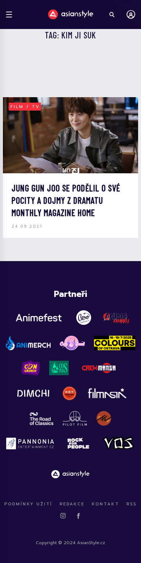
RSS (132, 504)
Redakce (72, 504)
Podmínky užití (28, 504)
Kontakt (105, 504)
